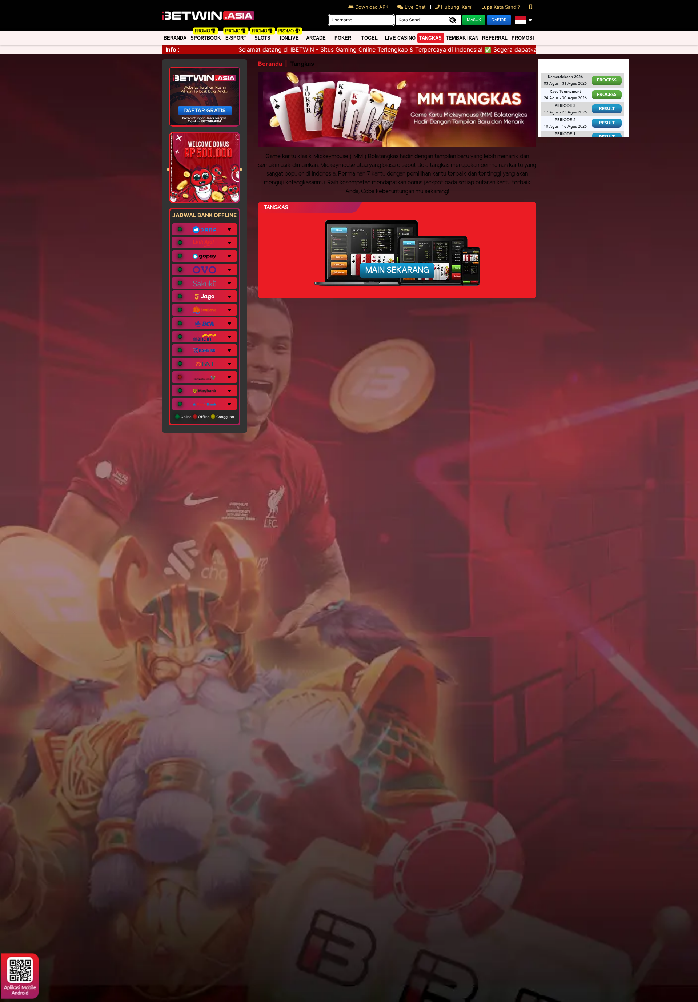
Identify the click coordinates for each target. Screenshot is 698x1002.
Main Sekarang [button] (397, 270)
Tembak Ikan (462, 38)
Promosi (523, 38)
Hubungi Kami (457, 7)
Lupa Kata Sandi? (501, 7)
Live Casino (400, 38)
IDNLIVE (289, 38)
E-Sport (235, 38)
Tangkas (430, 38)
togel (369, 38)
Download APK (372, 7)
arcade (316, 38)
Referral (495, 38)
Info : (172, 49)
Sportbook (205, 38)
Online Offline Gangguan (207, 416)
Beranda (175, 38)
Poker (342, 38)
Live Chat (414, 7)
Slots (262, 38)
